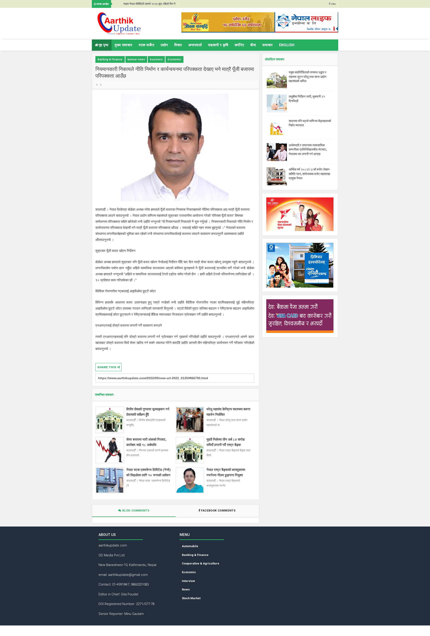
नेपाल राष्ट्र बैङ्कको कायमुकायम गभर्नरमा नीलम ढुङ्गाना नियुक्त (225, 472)
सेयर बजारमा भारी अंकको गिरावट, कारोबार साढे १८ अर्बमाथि (146, 442)
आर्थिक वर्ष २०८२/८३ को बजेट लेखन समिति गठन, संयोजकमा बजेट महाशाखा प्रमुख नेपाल (309, 174)
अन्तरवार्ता (195, 45)
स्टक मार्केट (146, 45)
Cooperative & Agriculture (200, 563)
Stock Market (191, 598)
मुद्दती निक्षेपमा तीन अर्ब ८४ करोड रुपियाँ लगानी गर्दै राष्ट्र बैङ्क (225, 442)
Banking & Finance (110, 59)
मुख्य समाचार (123, 45)
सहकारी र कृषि (218, 45)
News (186, 589)
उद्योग (164, 45)
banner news (136, 59)
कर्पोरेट (239, 45)
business (156, 59)
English (287, 45)
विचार (178, 45)
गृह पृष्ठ (104, 45)
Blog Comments (135, 510)
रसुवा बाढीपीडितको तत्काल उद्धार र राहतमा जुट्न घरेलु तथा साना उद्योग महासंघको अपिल (307, 76)
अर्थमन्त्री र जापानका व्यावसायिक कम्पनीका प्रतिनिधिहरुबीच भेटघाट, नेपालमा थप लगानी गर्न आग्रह (308, 149)
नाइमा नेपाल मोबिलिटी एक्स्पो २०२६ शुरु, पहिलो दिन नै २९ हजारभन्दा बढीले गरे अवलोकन (149, 5)
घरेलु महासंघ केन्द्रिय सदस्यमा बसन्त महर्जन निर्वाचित (228, 412)
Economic (174, 59)
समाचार (267, 45)
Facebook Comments (218, 510)
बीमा (253, 45)
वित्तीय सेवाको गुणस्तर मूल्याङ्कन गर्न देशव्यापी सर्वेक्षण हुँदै (147, 412)
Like (333, 3)
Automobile (190, 546)
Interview (188, 581)
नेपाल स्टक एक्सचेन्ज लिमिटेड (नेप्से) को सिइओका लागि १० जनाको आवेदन (148, 472)
